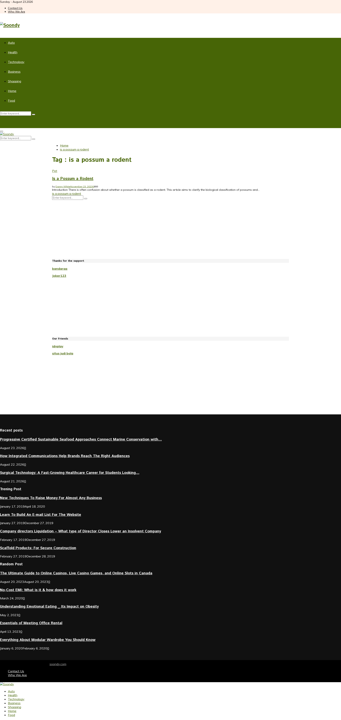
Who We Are (16, 11)
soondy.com (58, 664)
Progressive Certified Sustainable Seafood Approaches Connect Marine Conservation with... (81, 439)
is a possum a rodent (66, 193)
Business (14, 71)
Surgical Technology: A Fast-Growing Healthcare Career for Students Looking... (69, 472)
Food (11, 100)
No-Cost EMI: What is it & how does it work (38, 590)
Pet (54, 171)
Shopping (14, 81)
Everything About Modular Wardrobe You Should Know (48, 640)
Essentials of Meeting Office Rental (31, 623)
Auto (11, 43)
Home (12, 91)
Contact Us (15, 8)
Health (12, 52)
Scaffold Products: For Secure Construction (38, 548)
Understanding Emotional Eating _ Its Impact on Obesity (49, 606)
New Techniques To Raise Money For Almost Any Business (51, 498)
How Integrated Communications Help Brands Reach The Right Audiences (65, 456)
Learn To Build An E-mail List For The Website (40, 514)
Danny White (62, 186)
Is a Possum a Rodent (72, 179)
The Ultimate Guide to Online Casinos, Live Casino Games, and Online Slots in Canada (76, 573)
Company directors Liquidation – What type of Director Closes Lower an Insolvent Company (80, 531)
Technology (16, 62)
